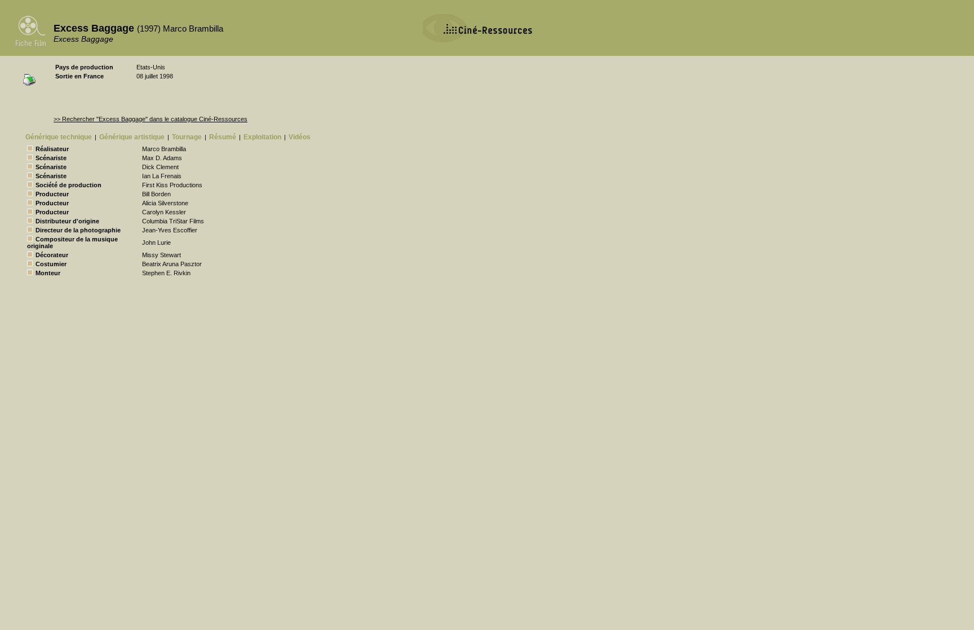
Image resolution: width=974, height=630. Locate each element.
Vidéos (300, 137)
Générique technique (58, 137)
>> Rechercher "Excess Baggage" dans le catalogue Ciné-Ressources (150, 119)
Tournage (187, 137)
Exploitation (262, 137)
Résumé (222, 137)
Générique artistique (132, 137)
